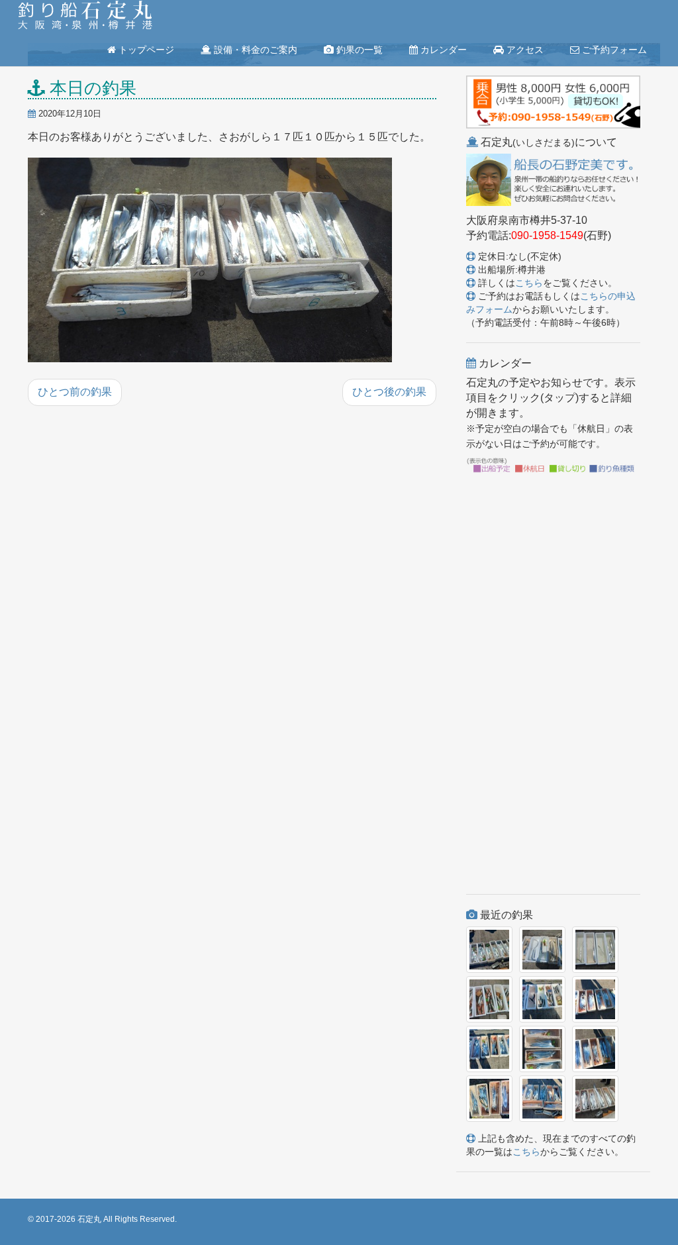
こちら (529, 282)
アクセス (524, 49)
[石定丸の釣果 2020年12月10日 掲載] (210, 261)
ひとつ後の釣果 (389, 391)
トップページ (145, 49)
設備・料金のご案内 (254, 49)
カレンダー (442, 49)
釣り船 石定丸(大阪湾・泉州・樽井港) (85, 16)
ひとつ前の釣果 (75, 391)
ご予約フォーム (613, 49)
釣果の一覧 (358, 49)
